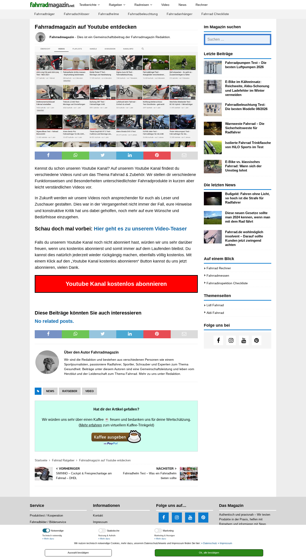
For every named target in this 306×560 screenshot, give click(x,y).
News (182, 5)
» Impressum (225, 543)
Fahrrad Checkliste (215, 14)
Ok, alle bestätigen (209, 552)
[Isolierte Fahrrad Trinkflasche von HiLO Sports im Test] (213, 147)
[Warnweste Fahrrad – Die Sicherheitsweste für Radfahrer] (213, 128)
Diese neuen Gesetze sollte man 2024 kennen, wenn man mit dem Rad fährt (247, 217)
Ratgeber (115, 5)
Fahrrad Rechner (219, 268)
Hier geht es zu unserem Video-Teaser (140, 229)
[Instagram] (231, 340)
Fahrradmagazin (62, 37)
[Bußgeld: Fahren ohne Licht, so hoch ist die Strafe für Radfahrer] (213, 198)
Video (165, 5)
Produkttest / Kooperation (46, 515)
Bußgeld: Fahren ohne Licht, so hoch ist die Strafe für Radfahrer (247, 198)
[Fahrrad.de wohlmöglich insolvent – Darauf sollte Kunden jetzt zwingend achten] (213, 236)
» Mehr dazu (48, 539)
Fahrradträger (44, 14)
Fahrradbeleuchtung (143, 14)
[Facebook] (218, 340)
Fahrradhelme (108, 14)
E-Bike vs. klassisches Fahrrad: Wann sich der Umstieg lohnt (243, 166)
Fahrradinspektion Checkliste (227, 283)
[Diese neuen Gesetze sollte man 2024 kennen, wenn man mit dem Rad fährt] (213, 217)
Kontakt (98, 515)
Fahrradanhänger (179, 14)
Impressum (100, 522)
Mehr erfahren (91, 425)
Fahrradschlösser (76, 14)
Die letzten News (220, 185)
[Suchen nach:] (237, 39)
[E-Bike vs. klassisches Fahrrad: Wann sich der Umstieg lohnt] (213, 166)
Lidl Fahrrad (215, 305)
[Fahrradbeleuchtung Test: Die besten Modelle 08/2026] (213, 109)
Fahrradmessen (218, 275)
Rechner (202, 5)
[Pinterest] (256, 340)
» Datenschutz (209, 543)
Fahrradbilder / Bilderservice (48, 522)
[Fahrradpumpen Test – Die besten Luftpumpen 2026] (213, 67)
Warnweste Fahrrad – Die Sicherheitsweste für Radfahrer (244, 128)
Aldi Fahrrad (215, 313)
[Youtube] (244, 340)
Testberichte (88, 5)
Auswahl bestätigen (78, 552)
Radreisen (141, 5)
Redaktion (173, 374)
